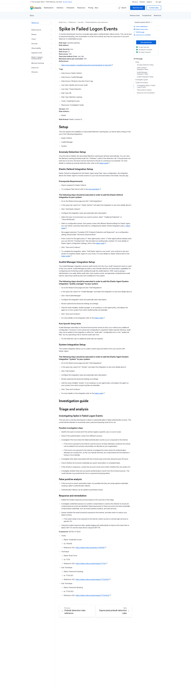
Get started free (146, 42)
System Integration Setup (72, 344)
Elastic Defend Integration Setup (76, 169)
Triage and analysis (73, 408)
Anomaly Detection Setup (72, 151)
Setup (63, 126)
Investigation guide (73, 400)
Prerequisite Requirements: (71, 181)
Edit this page (140, 32)
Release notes (135, 15)
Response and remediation (73, 495)
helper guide (103, 163)
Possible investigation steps (71, 427)
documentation (93, 189)
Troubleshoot (146, 15)
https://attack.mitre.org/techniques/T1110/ (91, 564)
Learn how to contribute (143, 35)
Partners (142, 2)
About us (135, 2)
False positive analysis (70, 479)
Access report (67, 2)
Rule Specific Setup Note (70, 323)
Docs (96, 8)
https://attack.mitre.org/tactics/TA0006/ (90, 548)
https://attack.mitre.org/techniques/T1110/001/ (92, 579)
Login (159, 2)
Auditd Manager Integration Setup (77, 261)
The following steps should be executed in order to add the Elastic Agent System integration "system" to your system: (94, 357)
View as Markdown (142, 26)
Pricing (90, 8)
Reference (157, 15)
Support (149, 2)
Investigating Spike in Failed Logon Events (81, 415)
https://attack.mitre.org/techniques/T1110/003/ (92, 595)
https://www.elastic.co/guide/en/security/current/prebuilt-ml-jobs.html (86, 65)
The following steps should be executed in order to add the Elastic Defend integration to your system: (91, 195)
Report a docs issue (142, 29)
